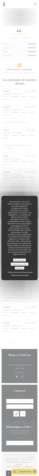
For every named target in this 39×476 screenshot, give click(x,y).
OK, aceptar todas (19, 260)
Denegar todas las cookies (19, 264)
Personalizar (19, 268)
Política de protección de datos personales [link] (20, 272)
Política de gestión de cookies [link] (20, 275)
